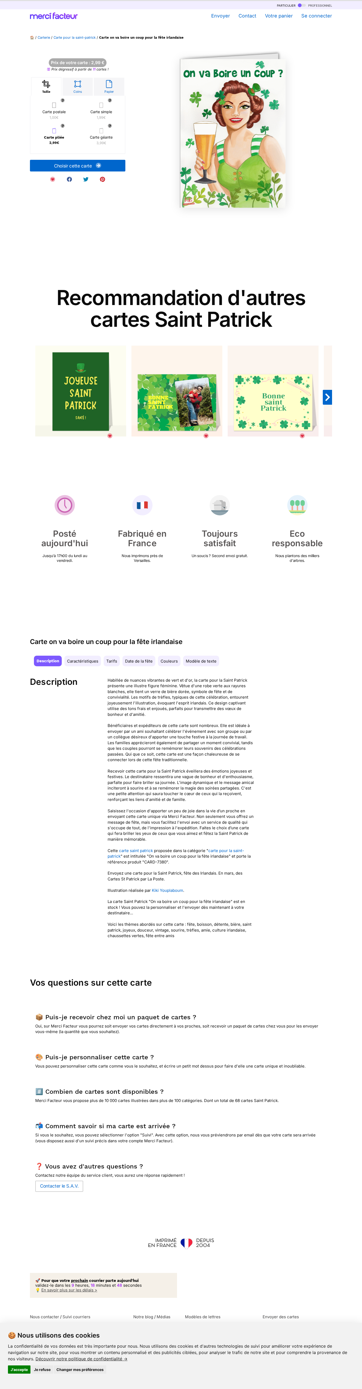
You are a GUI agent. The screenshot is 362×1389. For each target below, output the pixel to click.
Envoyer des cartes (281, 1316)
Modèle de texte (201, 661)
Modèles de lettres (202, 1316)
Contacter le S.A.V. (59, 1186)
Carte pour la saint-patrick (75, 37)
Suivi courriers (76, 1316)
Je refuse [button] (42, 1369)
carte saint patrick (136, 850)
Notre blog (143, 1316)
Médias (163, 1316)
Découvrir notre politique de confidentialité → (81, 1358)
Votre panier (279, 16)
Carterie (44, 37)
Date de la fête (139, 661)
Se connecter (316, 16)
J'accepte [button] (19, 1369)
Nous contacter (44, 1316)
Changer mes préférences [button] (80, 1369)
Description (48, 661)
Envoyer (220, 16)
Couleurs (169, 661)
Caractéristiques (82, 661)
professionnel (319, 5)
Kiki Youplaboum (167, 890)
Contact (247, 16)
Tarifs (111, 661)
